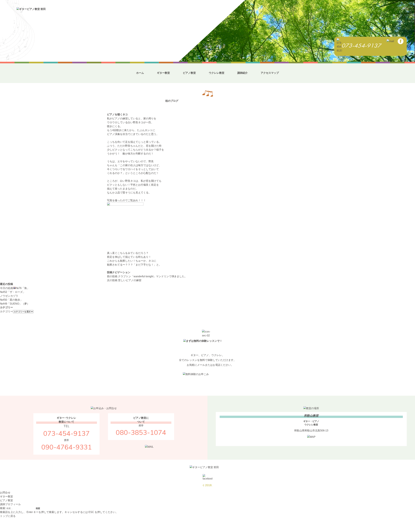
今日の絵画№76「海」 (14, 288)
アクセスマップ (270, 72)
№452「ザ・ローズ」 (12, 292)
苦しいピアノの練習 (124, 280)
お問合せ (5, 492)
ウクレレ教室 (216, 72)
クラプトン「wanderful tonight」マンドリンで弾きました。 (147, 276)
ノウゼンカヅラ (9, 295)
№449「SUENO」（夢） (15, 303)
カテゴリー (6, 311)
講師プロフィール (10, 504)
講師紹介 (242, 72)
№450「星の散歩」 (11, 299)
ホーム (140, 72)
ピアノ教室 (189, 72)
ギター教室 (163, 72)
